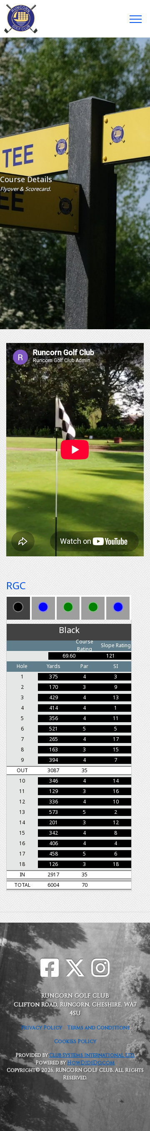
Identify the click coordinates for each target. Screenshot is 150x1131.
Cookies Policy (75, 1041)
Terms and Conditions (99, 1027)
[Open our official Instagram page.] (100, 969)
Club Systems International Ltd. (92, 1055)
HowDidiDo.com (91, 1062)
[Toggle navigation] (135, 19)
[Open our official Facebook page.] (49, 969)
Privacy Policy (41, 1027)
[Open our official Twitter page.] (75, 969)
